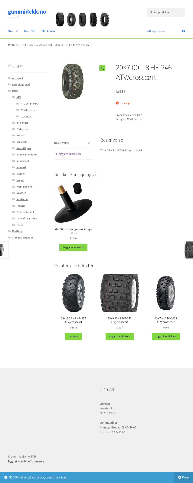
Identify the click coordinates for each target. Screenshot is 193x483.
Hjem (15, 45)
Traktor (20, 205)
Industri (21, 167)
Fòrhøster (22, 129)
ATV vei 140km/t (30, 103)
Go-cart (20, 135)
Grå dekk (21, 142)
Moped (20, 180)
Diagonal (26, 116)
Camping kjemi (21, 84)
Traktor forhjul (25, 212)
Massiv (20, 173)
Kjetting (17, 231)
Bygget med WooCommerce (26, 461)
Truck (19, 225)
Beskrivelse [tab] (61, 143)
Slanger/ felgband (23, 237)
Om (10, 31)
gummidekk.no (27, 11)
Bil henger (22, 122)
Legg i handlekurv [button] (73, 247)
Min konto (48, 31)
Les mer (73, 336)
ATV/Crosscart (44, 45)
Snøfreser (22, 199)
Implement (22, 161)
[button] (102, 68)
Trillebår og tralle (26, 218)
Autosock (17, 78)
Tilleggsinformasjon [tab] (67, 154)
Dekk (24, 45)
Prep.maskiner (24, 186)
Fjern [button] (185, 477)
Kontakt (29, 31)
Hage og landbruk (26, 154)
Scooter (21, 193)
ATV (31, 45)
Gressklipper (23, 148)
